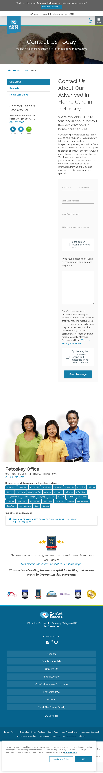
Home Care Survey (19, 94)
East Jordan (22, 501)
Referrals (14, 88)
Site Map (82, 736)
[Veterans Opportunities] (12, 597)
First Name (66, 187)
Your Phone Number (71, 214)
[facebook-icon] (47, 642)
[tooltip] (13, 129)
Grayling (41, 497)
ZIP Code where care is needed (75, 227)
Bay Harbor (11, 506)
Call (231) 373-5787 (14, 477)
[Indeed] (51, 642)
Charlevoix (47, 501)
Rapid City (69, 487)
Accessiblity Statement (90, 732)
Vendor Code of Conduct (26, 736)
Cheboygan (35, 501)
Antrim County (25, 506)
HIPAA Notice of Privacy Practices (32, 732)
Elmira (61, 497)
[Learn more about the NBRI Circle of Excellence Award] (91, 598)
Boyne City (11, 487)
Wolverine (23, 487)
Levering (47, 492)
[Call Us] (91, 21)
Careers (51, 653)
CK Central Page (69, 736)
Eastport (10, 501)
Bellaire (71, 501)
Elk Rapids (82, 497)
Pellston (91, 487)
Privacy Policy (9, 732)
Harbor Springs (29, 497)
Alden (36, 506)
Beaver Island (83, 501)
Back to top (52, 716)
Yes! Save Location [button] (50, 7)
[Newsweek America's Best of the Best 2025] (38, 598)
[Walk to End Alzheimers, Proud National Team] (65, 595)
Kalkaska (69, 492)
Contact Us (15, 81)
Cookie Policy (53, 732)
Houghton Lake (13, 497)
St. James (58, 487)
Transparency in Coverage (49, 736)
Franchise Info (51, 692)
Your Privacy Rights (69, 732)
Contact (34, 70)
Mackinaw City (34, 492)
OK (83, 759)
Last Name (84, 187)
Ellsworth (71, 497)
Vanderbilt (47, 487)
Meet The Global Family (51, 707)
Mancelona (20, 492)
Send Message (78, 374)
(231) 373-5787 (16, 122)
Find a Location (51, 676)
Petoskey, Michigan (20, 70)
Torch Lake (34, 487)
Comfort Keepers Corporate (51, 684)
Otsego (10, 492)
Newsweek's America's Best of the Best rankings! (51, 564)
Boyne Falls (60, 501)
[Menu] (99, 21)
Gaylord (52, 497)
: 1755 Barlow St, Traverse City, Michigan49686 (45, 520)
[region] (49, 756)
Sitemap (51, 699)
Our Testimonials (51, 661)
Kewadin (58, 492)
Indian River (81, 492)
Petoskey (81, 487)
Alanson (45, 506)
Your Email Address (70, 201)
